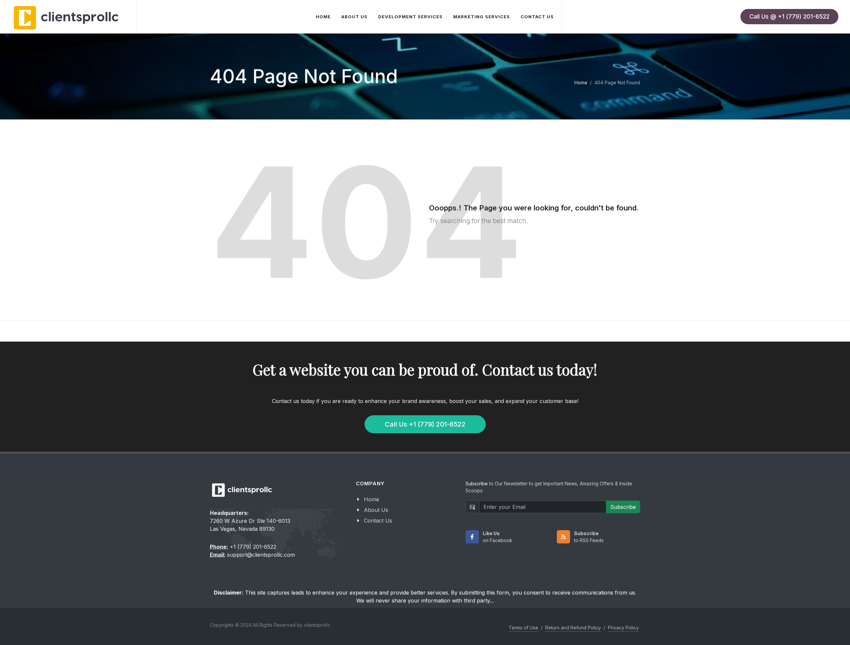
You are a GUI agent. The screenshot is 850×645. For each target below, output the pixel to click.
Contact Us (378, 520)
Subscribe (623, 507)
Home (580, 82)
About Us (376, 510)
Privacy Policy (623, 627)
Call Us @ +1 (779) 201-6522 (789, 16)
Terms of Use (523, 627)
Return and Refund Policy (573, 627)
